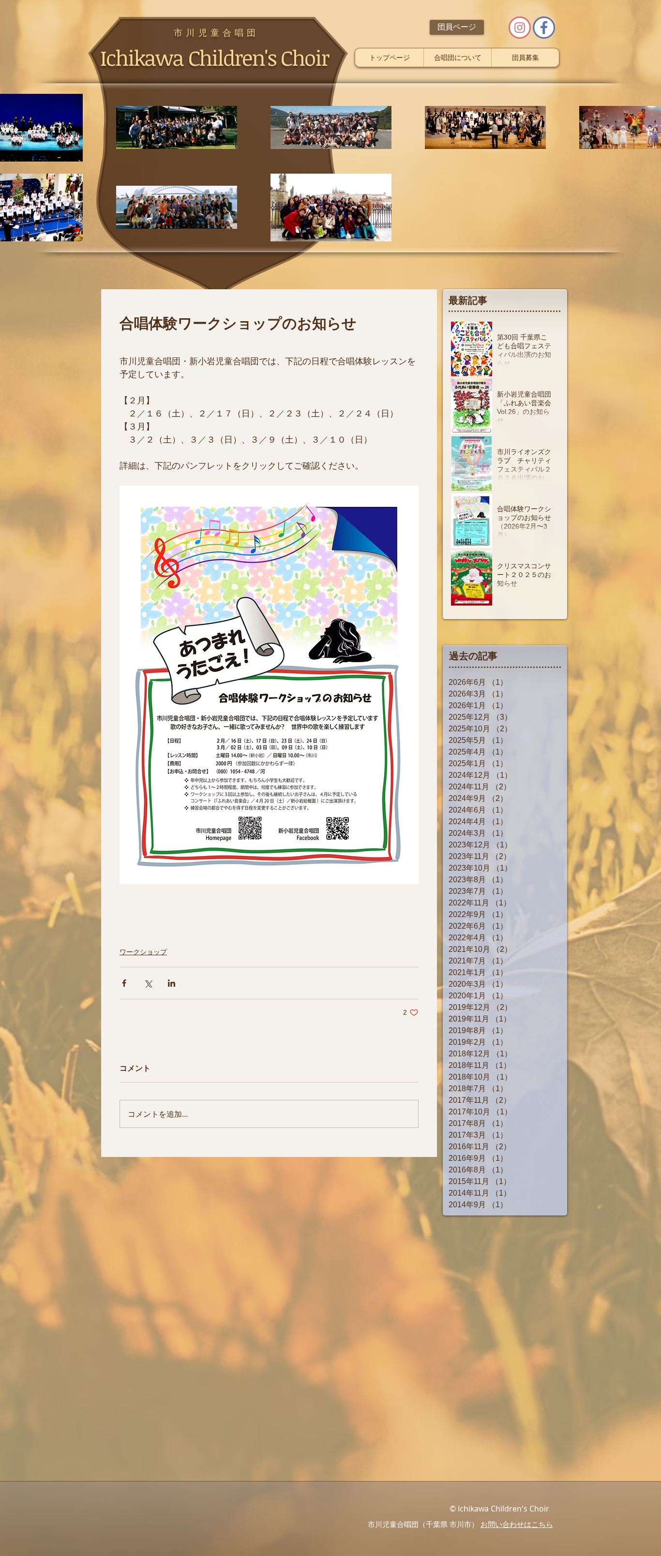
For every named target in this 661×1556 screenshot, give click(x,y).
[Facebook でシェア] (124, 983)
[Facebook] (544, 27)
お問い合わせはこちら (517, 1524)
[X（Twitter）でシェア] (147, 983)
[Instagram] (519, 27)
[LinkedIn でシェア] (171, 983)
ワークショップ (143, 952)
